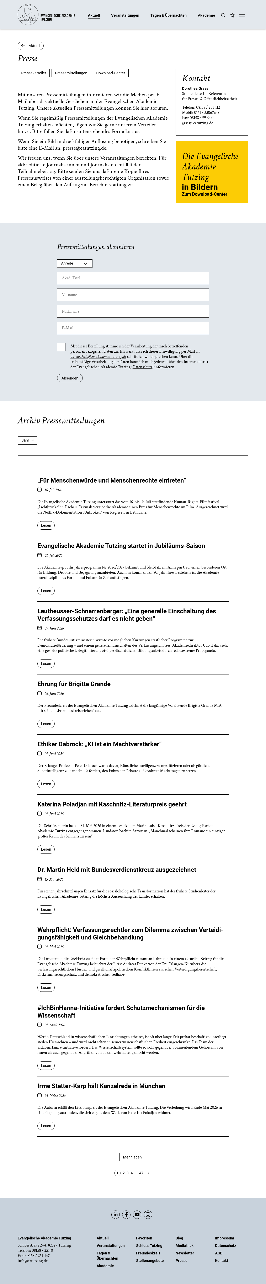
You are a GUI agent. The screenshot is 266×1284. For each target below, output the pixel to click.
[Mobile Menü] (242, 16)
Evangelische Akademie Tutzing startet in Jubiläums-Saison (121, 545)
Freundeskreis (148, 1253)
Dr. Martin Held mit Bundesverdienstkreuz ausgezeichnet (116, 869)
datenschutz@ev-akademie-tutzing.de (98, 356)
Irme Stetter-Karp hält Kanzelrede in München (101, 1086)
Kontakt (221, 1260)
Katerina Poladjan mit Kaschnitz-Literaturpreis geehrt (112, 804)
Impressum (224, 1238)
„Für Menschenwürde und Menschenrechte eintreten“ (111, 480)
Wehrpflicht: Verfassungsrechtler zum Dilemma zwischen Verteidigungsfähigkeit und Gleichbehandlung (130, 933)
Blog (179, 1238)
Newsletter (185, 1253)
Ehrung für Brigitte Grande (74, 684)
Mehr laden (132, 1157)
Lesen (46, 525)
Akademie (206, 15)
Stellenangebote (150, 1260)
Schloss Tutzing (149, 1245)
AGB (218, 1253)
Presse (181, 1260)
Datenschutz (142, 367)
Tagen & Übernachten (168, 15)
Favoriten (144, 1238)
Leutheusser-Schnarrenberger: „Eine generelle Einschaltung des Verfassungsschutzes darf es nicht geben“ (126, 614)
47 (141, 1173)
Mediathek (185, 1245)
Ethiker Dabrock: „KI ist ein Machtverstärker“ (99, 744)
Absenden (70, 378)
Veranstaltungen (125, 15)
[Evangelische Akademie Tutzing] (46, 24)
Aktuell (94, 15)
